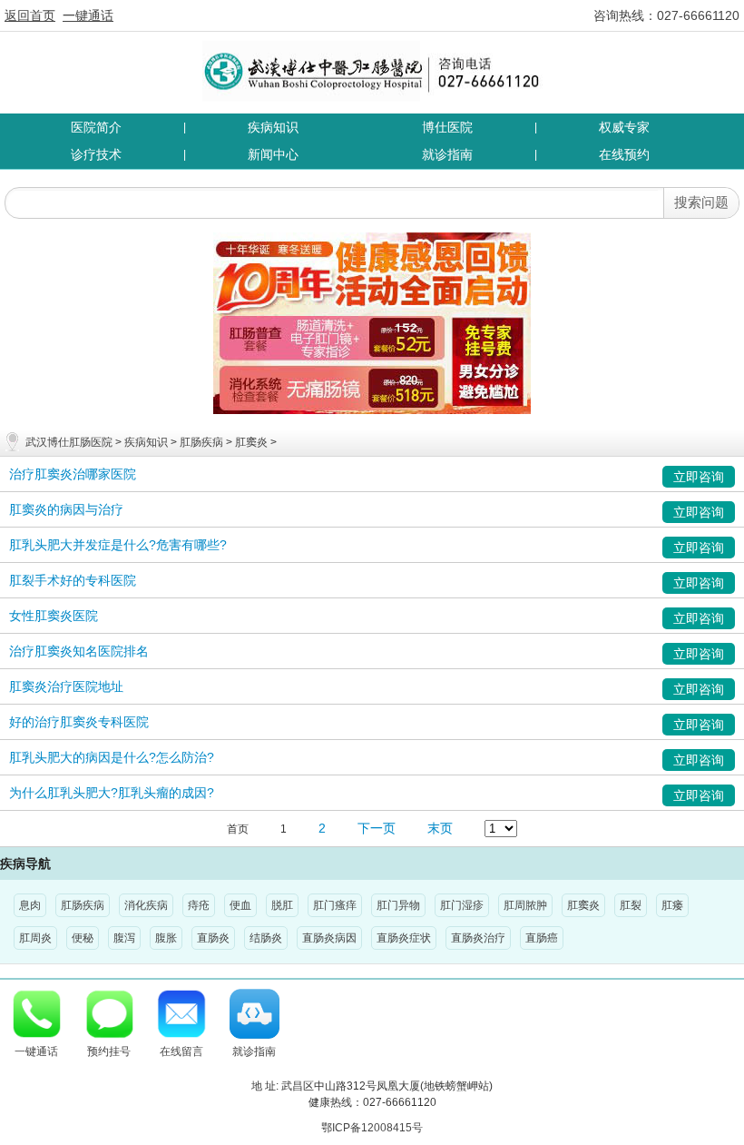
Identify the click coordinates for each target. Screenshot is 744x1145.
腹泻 (124, 938)
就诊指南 (447, 154)
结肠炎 (266, 938)
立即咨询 (698, 476)
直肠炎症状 (404, 938)
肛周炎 (35, 938)
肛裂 (630, 905)
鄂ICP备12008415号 (372, 1127)
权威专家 (624, 127)
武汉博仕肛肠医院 (69, 442)
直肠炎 (213, 938)
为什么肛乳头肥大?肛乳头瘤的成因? (111, 792)
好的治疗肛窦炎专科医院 (79, 722)
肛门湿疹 (462, 905)
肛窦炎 (251, 442)
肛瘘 (672, 905)
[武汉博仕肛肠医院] (372, 70)
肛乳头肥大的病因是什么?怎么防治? (111, 757)
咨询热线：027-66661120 (666, 15)
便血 (240, 905)
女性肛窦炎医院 (53, 615)
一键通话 (88, 15)
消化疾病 (146, 905)
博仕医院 (447, 127)
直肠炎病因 (329, 938)
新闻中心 (273, 154)
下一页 (376, 828)
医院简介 (96, 127)
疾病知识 (273, 127)
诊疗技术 (96, 154)
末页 (440, 828)
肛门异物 (398, 905)
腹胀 (166, 938)
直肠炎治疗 (478, 938)
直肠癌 (541, 938)
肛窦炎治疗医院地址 (66, 686)
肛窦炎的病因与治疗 (66, 509)
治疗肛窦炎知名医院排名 (79, 651)
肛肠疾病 (201, 442)
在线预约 (624, 154)
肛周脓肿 (525, 905)
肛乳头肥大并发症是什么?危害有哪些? (118, 545)
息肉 (30, 905)
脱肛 (282, 905)
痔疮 (199, 905)
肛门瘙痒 (335, 905)
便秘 (82, 938)
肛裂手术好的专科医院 (72, 580)
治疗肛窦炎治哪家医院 (72, 474)
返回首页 (30, 15)
